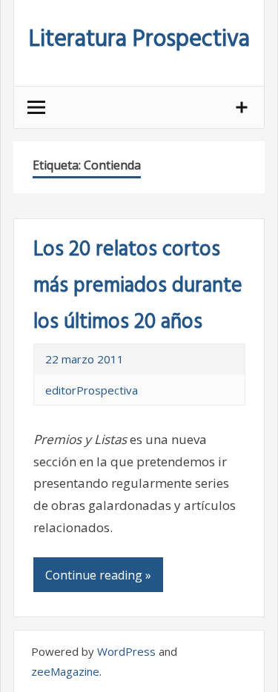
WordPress (126, 651)
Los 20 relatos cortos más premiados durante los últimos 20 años (137, 286)
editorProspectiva (91, 390)
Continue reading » (98, 575)
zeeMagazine (65, 671)
